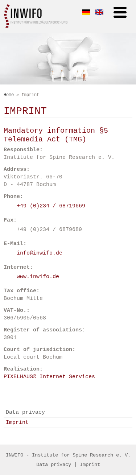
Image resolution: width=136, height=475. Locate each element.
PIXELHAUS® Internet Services (49, 377)
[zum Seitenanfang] (122, 391)
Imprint (17, 423)
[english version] (99, 14)
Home (9, 95)
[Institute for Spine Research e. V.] (36, 27)
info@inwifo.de (39, 253)
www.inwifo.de (38, 277)
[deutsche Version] (86, 14)
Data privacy (25, 412)
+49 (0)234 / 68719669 (51, 206)
